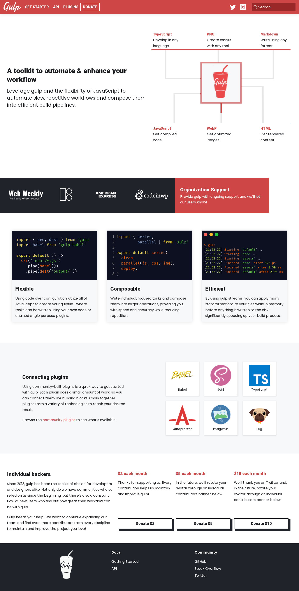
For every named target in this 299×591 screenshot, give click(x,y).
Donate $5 (203, 523)
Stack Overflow (208, 568)
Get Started (37, 7)
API (56, 7)
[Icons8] (67, 195)
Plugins (70, 7)
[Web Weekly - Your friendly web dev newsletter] (26, 196)
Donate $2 (145, 523)
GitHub (200, 561)
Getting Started (125, 561)
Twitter (201, 575)
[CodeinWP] (151, 195)
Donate (90, 7)
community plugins (59, 419)
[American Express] (106, 195)
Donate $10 (261, 523)
